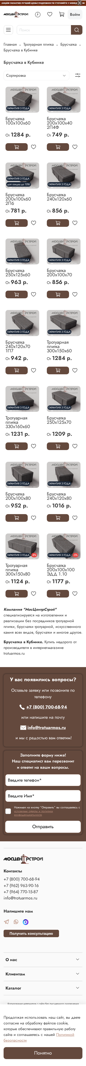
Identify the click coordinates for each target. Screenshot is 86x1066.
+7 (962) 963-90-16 (21, 885)
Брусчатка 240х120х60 (59, 196)
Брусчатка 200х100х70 (59, 272)
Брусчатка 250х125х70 (59, 419)
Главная (10, 44)
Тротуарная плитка (38, 44)
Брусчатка (68, 44)
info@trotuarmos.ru (46, 727)
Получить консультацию (31, 933)
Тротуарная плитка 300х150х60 (59, 346)
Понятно (43, 1053)
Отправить (43, 826)
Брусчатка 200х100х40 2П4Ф (59, 123)
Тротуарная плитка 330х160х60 (17, 422)
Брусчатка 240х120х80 (59, 495)
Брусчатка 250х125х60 (17, 272)
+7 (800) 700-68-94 (46, 707)
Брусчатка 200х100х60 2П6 (18, 199)
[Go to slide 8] (34, 110)
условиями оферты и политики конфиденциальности (33, 813)
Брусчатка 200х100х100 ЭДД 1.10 (61, 569)
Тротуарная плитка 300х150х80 (17, 569)
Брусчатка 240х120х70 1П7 (17, 346)
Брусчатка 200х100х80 (18, 495)
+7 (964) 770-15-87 (21, 892)
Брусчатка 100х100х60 (18, 120)
